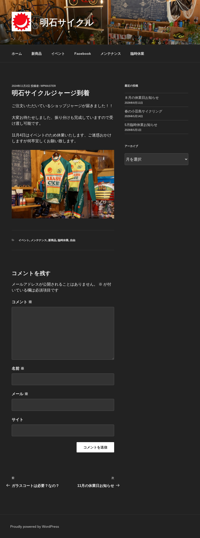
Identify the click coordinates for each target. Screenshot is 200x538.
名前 (18, 368)
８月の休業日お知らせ (142, 98)
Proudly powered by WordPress (34, 526)
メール (20, 394)
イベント (58, 54)
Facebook (82, 54)
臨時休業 (137, 54)
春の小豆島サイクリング (143, 111)
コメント (22, 302)
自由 (72, 240)
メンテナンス (110, 54)
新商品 (36, 54)
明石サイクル (67, 22)
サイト (17, 419)
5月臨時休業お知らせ (141, 125)
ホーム (17, 54)
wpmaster (48, 85)
